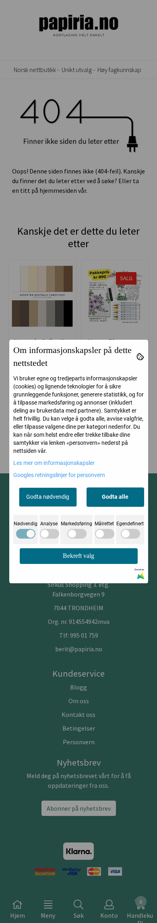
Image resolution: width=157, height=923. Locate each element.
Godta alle (115, 497)
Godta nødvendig (47, 497)
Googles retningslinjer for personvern (59, 475)
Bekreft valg (78, 555)
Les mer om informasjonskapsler (54, 463)
